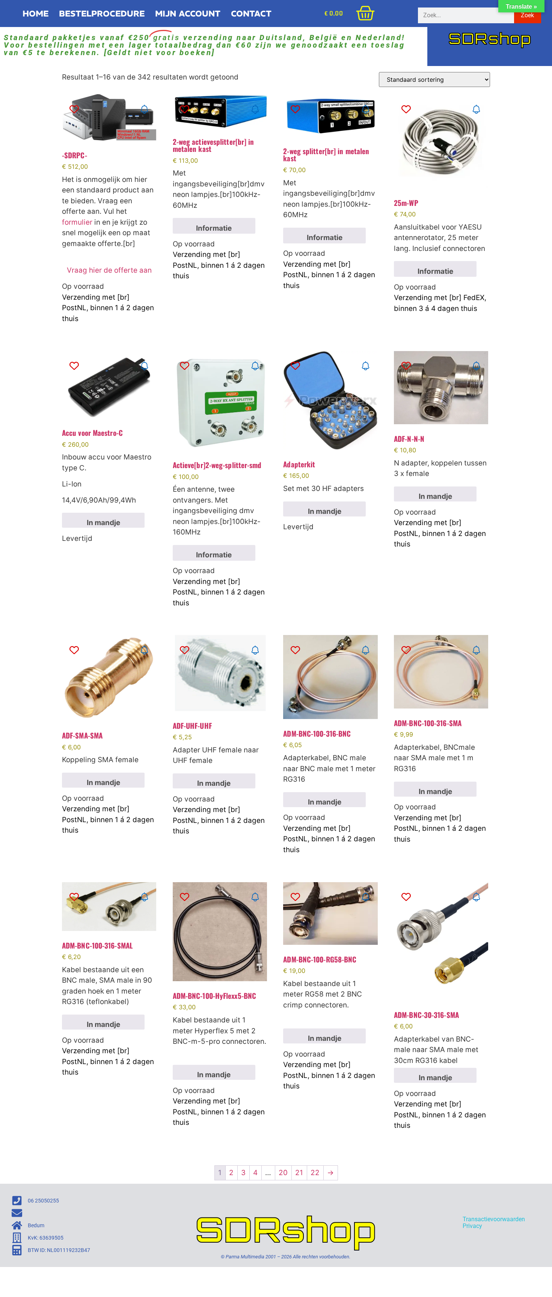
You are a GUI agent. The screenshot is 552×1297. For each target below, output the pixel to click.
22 (315, 1172)
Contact (251, 13)
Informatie (214, 228)
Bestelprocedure (102, 13)
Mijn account (187, 13)
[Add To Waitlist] (144, 109)
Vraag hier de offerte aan (109, 270)
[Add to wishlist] (74, 109)
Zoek (527, 15)
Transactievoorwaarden (494, 1219)
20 (283, 1172)
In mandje (103, 522)
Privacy (472, 1225)
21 (299, 1172)
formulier (77, 222)
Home (35, 13)
